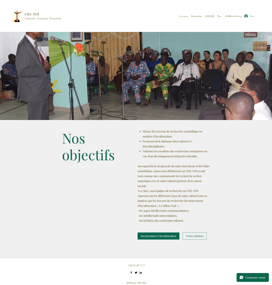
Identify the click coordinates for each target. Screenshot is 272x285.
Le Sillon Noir (167, 206)
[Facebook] (131, 272)
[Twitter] (136, 272)
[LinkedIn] (140, 272)
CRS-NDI (32, 14)
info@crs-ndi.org (233, 16)
